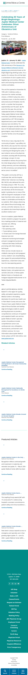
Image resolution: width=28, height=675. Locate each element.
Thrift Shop (14, 634)
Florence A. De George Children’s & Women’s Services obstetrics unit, (13, 68)
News (6, 10)
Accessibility (14, 665)
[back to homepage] (2, 10)
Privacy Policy (14, 661)
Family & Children (13, 34)
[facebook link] (9, 583)
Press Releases (5, 36)
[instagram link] (12, 583)
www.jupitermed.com (7, 338)
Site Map (14, 659)
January (16, 10)
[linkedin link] (15, 583)
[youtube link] (18, 583)
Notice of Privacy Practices (14, 663)
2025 (10, 10)
